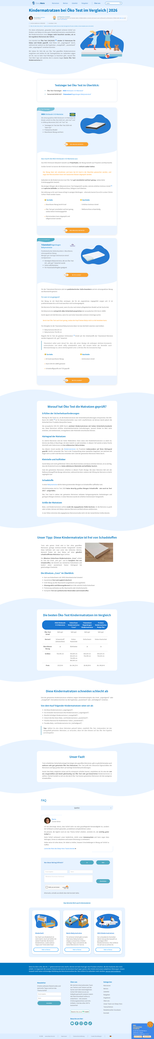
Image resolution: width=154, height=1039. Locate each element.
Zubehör (106, 992)
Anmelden (49, 1003)
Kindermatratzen (70, 449)
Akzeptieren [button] (138, 1036)
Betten (105, 989)
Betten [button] (65, 3)
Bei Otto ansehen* (73, 275)
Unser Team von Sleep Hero (112, 1004)
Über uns (106, 1001)
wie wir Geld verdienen (113, 971)
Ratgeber (106, 995)
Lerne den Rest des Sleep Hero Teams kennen (59, 848)
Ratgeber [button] (85, 3)
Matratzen (107, 986)
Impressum (64, 1036)
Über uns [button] (97, 3)
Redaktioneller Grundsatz (112, 1010)
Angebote (106, 998)
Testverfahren (63, 19)
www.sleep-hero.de (50, 1036)
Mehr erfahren (46, 949)
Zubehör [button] (75, 3)
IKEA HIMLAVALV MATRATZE (74, 144)
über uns (122, 18)
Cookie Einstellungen (96, 1036)
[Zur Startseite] (40, 3)
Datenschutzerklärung (79, 1036)
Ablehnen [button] (147, 1036)
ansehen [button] (147, 1034)
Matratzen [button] (55, 3)
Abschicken (103, 881)
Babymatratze (52, 484)
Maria (43, 17)
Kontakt (106, 1013)
